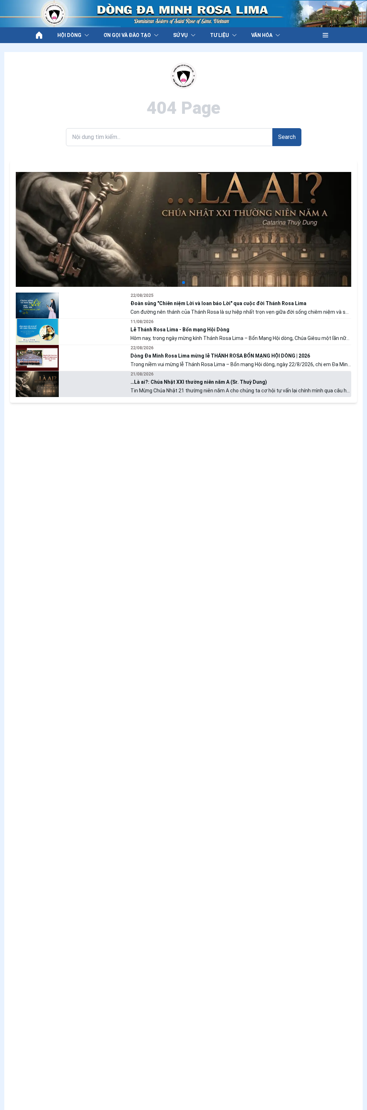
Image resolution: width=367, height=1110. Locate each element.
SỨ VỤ (180, 35)
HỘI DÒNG (69, 35)
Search (287, 137)
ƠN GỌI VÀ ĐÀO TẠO (127, 35)
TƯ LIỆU (219, 35)
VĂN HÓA (261, 35)
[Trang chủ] (39, 35)
